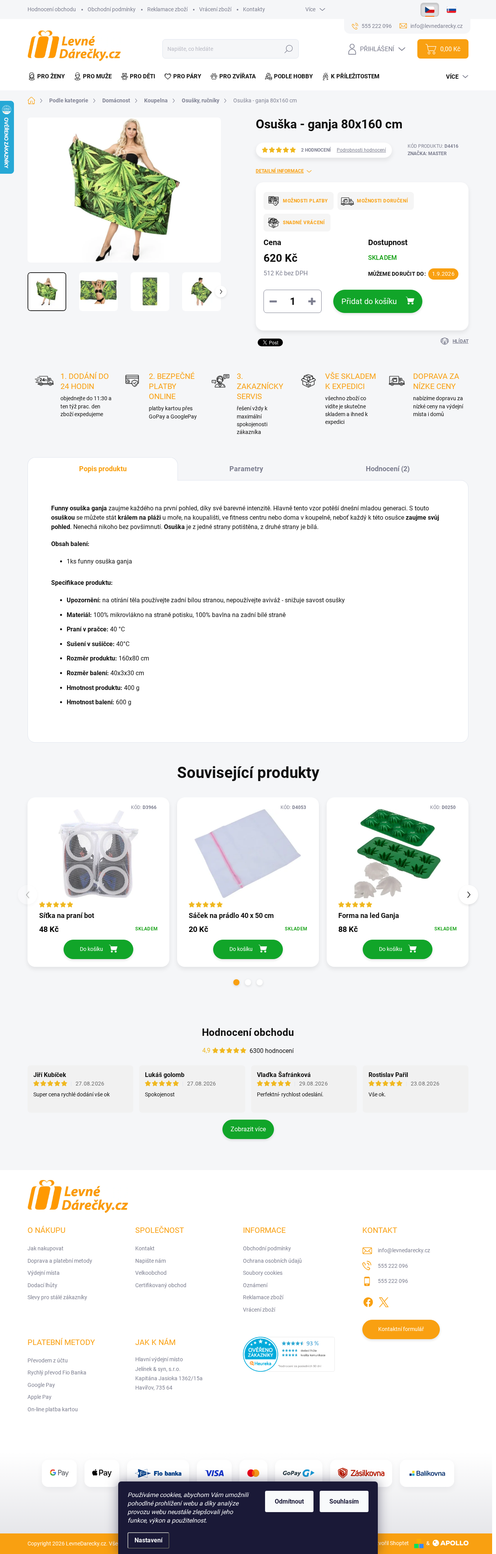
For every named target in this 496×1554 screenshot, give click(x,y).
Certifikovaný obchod (160, 1285)
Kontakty (254, 9)
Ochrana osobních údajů (272, 1261)
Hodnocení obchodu (52, 9)
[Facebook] (368, 1301)
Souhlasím (344, 1501)
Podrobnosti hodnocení (361, 150)
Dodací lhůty (42, 1285)
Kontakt (145, 1248)
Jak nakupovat (46, 1248)
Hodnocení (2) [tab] (388, 469)
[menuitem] (48, 76)
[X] (383, 1301)
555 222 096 (393, 1266)
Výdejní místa (44, 1273)
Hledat (289, 49)
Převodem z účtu (48, 1360)
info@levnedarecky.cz (404, 1250)
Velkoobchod (151, 1273)
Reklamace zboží (167, 9)
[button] (236, 982)
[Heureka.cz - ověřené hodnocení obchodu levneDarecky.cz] (289, 1354)
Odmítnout (289, 1501)
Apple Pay (40, 1397)
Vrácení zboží (215, 9)
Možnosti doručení (382, 201)
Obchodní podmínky (112, 9)
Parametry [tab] (246, 469)
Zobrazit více (248, 1129)
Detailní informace (280, 171)
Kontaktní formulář (401, 1329)
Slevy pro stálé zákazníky (57, 1297)
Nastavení (148, 1540)
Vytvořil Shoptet (389, 1543)
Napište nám (150, 1261)
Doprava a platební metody (60, 1261)
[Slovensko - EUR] (451, 10)
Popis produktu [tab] (103, 469)
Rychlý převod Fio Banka (57, 1372)
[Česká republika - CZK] (429, 10)
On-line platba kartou (53, 1409)
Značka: (427, 153)
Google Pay (41, 1385)
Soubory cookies (262, 1273)
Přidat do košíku (369, 301)
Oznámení (255, 1285)
